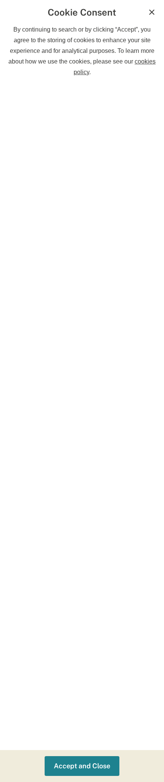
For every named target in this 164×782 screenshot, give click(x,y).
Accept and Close (82, 766)
